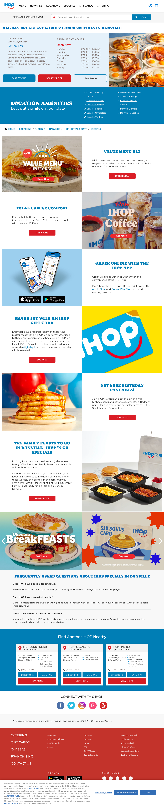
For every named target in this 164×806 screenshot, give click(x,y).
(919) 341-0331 (73, 669)
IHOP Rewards (53, 743)
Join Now (122, 417)
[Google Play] (55, 778)
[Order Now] (156, 5)
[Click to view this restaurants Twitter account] (71, 705)
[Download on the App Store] (30, 299)
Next (161, 541)
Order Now (122, 176)
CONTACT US (21, 763)
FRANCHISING (22, 756)
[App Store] (74, 778)
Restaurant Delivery (55, 739)
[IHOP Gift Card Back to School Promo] (123, 541)
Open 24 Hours (75, 649)
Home (12, 129)
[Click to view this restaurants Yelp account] (103, 705)
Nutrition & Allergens (129, 755)
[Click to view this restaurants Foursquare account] (93, 705)
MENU (22, 5)
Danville (54, 129)
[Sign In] (150, 5)
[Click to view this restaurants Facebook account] (60, 705)
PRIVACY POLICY (11, 803)
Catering (47, 675)
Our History (88, 739)
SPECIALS (69, 5)
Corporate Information (129, 735)
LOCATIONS (53, 5)
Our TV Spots (89, 751)
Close (148, 793)
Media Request (126, 739)
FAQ (86, 747)
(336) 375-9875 (118, 669)
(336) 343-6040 (29, 669)
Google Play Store (121, 289)
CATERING (103, 5)
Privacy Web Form (128, 747)
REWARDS (36, 5)
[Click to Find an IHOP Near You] (54, 17)
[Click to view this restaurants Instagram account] (82, 705)
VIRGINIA (40, 129)
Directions (19, 78)
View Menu (90, 78)
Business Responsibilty (130, 751)
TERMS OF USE (33, 788)
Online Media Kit (127, 743)
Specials (96, 129)
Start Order (54, 78)
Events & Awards (91, 755)
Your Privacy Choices (103, 793)
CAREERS (18, 749)
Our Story (88, 735)
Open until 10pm (31, 649)
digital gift (29, 347)
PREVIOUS (3, 541)
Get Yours (42, 232)
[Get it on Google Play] (54, 299)
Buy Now (42, 359)
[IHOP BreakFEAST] (41, 541)
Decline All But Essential (126, 793)
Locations (25, 129)
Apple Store (99, 289)
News (86, 743)
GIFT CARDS (86, 5)
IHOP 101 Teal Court (75, 129)
